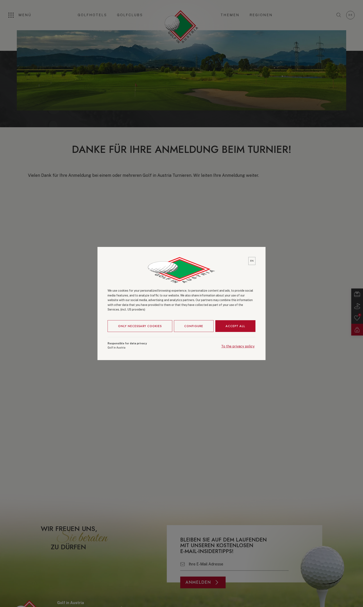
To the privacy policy (238, 346)
